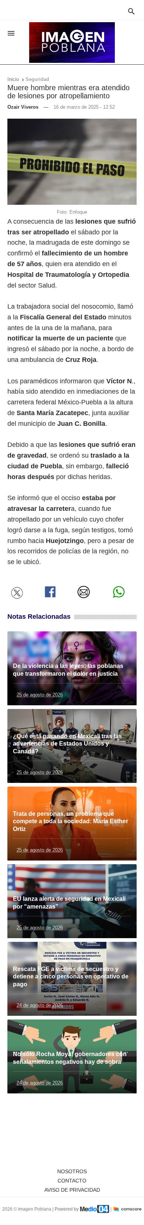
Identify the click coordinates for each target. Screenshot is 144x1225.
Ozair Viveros (22, 107)
